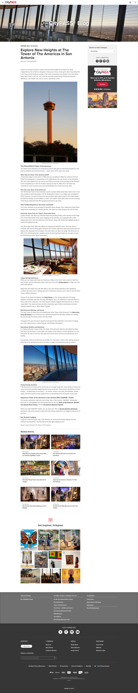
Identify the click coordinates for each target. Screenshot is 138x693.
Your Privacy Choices (103, 666)
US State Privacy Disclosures (37, 666)
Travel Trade (99, 645)
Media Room (74, 645)
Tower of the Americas (66, 402)
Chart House (48, 297)
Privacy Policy (64, 666)
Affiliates (98, 647)
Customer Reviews (51, 650)
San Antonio (34, 46)
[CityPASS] (11, 2)
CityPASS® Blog (25, 46)
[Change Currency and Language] (130, 2)
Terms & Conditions (76, 666)
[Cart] (135, 2)
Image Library (75, 650)
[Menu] (2, 2)
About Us (48, 645)
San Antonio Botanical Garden (53, 405)
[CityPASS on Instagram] (72, 632)
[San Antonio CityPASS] (102, 71)
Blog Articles (49, 647)
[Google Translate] (69, 688)
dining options (63, 282)
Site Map (88, 666)
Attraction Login (100, 650)
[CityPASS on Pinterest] (66, 632)
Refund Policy (53, 666)
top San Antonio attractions (68, 409)
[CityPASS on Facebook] (60, 632)
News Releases (75, 647)
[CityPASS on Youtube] (78, 632)
